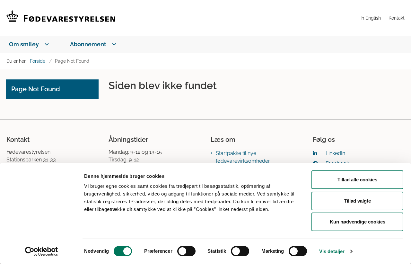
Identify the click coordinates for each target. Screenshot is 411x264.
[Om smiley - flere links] (45, 44)
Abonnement (88, 44)
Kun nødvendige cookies (357, 221)
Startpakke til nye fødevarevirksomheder (243, 157)
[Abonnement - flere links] (112, 44)
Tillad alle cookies (357, 179)
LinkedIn (335, 153)
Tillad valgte (357, 201)
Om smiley (24, 44)
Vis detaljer (332, 251)
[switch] (186, 251)
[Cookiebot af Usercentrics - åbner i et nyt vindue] (41, 251)
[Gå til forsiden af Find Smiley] (181, 18)
